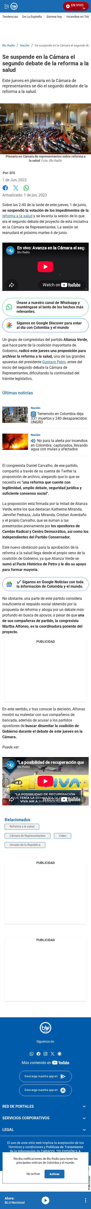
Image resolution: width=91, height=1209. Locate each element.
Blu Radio (8, 45)
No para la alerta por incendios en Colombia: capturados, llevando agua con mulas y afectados (59, 444)
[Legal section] (84, 1130)
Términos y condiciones (25, 1147)
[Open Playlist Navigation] (85, 1200)
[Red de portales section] (84, 1106)
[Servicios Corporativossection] (84, 1118)
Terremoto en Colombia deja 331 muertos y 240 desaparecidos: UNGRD (59, 418)
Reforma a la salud (22, 826)
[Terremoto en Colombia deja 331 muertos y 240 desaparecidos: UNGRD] (15, 415)
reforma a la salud (17, 216)
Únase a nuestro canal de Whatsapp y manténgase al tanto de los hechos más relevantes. (50, 307)
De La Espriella (32, 17)
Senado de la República (25, 845)
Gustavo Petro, (54, 362)
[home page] (45, 1028)
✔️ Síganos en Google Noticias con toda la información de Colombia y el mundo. (50, 584)
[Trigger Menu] (6, 6)
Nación (24, 45)
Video (62, 835)
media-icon (45, 1200)
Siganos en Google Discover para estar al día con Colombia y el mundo (49, 325)
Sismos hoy (54, 17)
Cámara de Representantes (28, 835)
